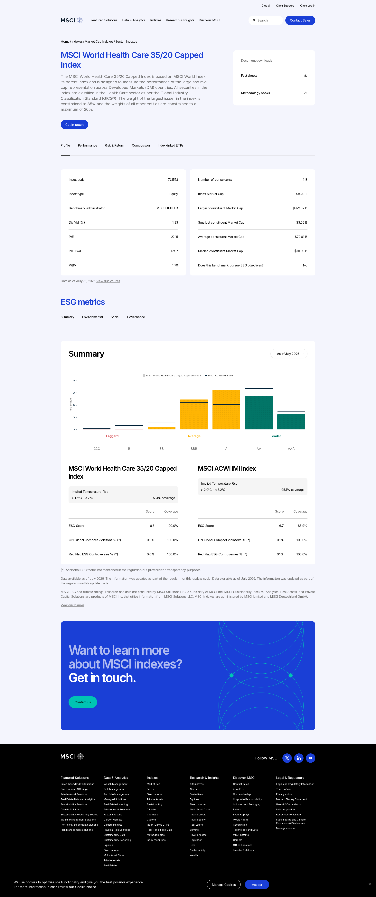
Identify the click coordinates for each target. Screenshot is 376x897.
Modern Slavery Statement (291, 799)
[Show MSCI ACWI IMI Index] (219, 375)
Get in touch (74, 125)
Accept (257, 885)
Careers (237, 840)
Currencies (196, 789)
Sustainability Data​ (114, 834)
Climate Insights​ (113, 824)
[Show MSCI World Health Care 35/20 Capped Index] (172, 375)
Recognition (240, 824)
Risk (192, 845)
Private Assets (112, 860)
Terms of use (284, 789)
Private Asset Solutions (74, 794)
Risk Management (114, 789)
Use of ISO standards (288, 804)
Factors (151, 789)
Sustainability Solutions (74, 804)
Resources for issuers (289, 814)
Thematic (152, 814)
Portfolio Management (117, 794)
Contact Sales (300, 20)
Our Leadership (242, 794)
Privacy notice (284, 794)
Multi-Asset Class (114, 855)
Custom (151, 819)
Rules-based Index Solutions (77, 784)
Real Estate (110, 865)
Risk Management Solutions (77, 829)
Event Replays (241, 814)
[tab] (65, 149)
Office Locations (242, 845)
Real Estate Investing (116, 804)
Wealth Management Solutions (78, 819)
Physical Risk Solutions (117, 829)
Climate (151, 809)
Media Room (240, 819)
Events (237, 809)
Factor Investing (113, 814)
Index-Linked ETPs (158, 824)
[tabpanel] (188, 219)
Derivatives (196, 794)
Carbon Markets (113, 819)
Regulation (196, 840)
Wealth (194, 855)
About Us (238, 789)
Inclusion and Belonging (246, 804)
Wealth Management (115, 784)
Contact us (83, 702)
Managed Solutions (115, 799)
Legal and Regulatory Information (295, 784)
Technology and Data (245, 829)
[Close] (369, 884)
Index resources (156, 840)
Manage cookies (286, 828)
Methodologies (156, 834)
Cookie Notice (85, 887)
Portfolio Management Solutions (79, 824)
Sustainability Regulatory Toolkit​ (79, 814)
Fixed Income (111, 850)
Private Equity (198, 819)
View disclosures (108, 281)
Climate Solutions (71, 809)
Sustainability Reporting (117, 840)
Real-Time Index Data (159, 829)
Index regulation (285, 809)
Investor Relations (243, 850)
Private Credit (198, 814)
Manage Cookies (224, 885)
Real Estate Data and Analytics (78, 799)
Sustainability (154, 804)
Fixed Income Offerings (74, 789)
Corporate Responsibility (247, 799)
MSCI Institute (241, 834)
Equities (108, 845)
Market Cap (153, 784)
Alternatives (197, 784)
